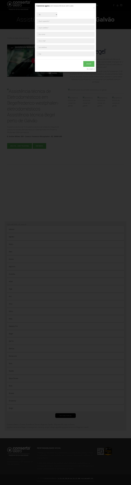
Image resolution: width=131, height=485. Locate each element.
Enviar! (88, 64)
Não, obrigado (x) (91, 69)
